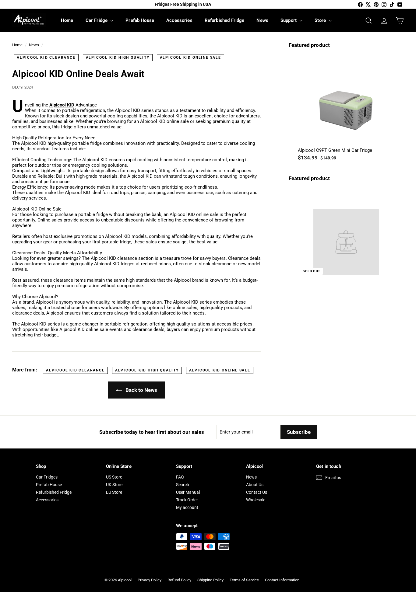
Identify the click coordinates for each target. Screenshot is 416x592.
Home (67, 20)
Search (182, 484)
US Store (114, 477)
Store (321, 20)
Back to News (140, 390)
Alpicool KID (61, 105)
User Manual (188, 492)
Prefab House (139, 20)
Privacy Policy (149, 580)
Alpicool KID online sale (190, 57)
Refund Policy (179, 580)
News (262, 20)
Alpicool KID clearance (46, 57)
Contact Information (282, 580)
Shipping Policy (210, 580)
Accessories (179, 20)
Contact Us (256, 492)
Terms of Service (244, 580)
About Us (254, 484)
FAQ (180, 477)
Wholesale (255, 499)
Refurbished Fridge (225, 20)
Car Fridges (47, 477)
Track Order (187, 499)
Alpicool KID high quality (118, 57)
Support (289, 20)
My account (187, 507)
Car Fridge (97, 20)
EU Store (114, 492)
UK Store (114, 484)
